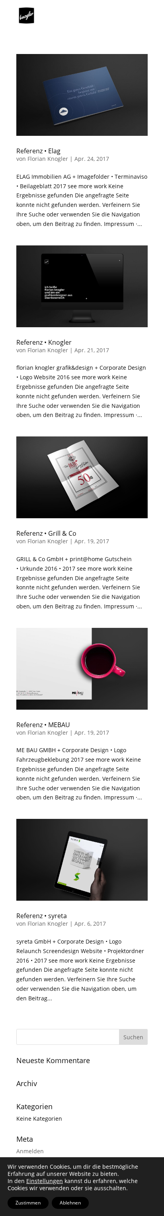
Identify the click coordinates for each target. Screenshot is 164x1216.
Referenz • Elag (38, 151)
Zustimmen (28, 1202)
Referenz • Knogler (44, 342)
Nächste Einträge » (86, 1024)
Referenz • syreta (41, 915)
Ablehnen (70, 1202)
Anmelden (30, 1151)
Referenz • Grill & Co (46, 533)
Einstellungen (44, 1181)
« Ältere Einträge (38, 1024)
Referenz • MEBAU (43, 724)
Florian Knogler (47, 158)
